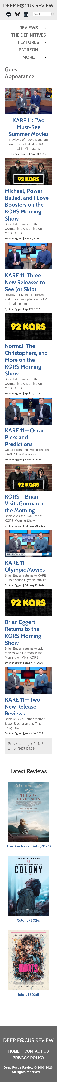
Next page (26, 748)
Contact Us (36, 1051)
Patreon (28, 49)
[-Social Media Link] (8, 14)
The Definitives (28, 35)
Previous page (20, 743)
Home (14, 1051)
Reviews (28, 27)
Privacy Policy (28, 1058)
